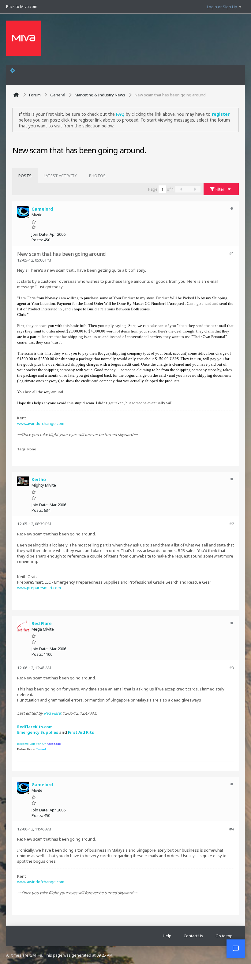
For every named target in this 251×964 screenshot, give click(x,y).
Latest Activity (60, 175)
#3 (231, 668)
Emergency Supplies (37, 732)
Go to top (224, 936)
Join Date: (40, 234)
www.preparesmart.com (39, 587)
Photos (97, 175)
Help (167, 936)
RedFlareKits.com (35, 726)
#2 (231, 524)
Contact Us (193, 936)
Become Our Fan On (39, 743)
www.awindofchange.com (40, 423)
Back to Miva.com (21, 6)
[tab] (25, 175)
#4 (231, 829)
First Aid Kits (81, 732)
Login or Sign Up (222, 7)
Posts (25, 175)
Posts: (37, 240)
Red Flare (52, 713)
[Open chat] (236, 948)
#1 (231, 253)
